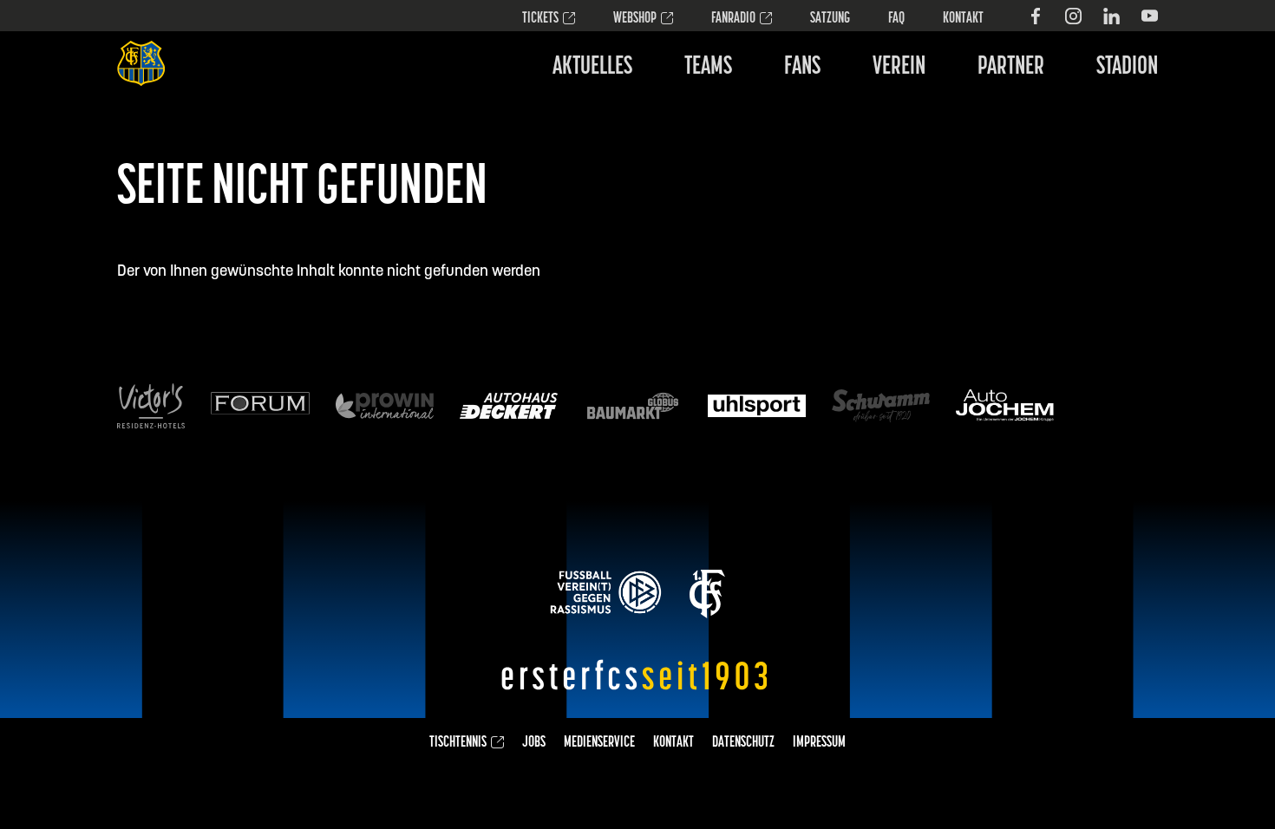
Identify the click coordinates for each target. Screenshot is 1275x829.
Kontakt (963, 19)
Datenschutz (743, 743)
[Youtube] (1149, 16)
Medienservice (599, 743)
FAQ (896, 19)
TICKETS (540, 19)
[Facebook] (1035, 16)
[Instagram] (1073, 16)
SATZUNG (830, 19)
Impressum (819, 743)
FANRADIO (733, 19)
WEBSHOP (635, 19)
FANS (802, 67)
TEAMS (708, 67)
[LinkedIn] (1111, 16)
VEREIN (899, 67)
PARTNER (1011, 67)
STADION (1127, 67)
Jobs (534, 743)
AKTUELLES (592, 67)
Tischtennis (458, 743)
